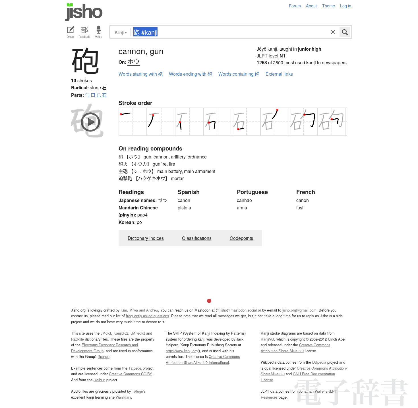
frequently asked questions (147, 315)
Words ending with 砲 (190, 74)
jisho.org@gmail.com (299, 310)
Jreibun (99, 379)
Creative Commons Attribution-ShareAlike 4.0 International (203, 359)
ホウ (133, 61)
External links (279, 74)
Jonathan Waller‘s (313, 391)
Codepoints (241, 238)
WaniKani (123, 397)
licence (103, 356)
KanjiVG (267, 339)
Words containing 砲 (238, 74)
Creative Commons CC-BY (130, 373)
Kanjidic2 (120, 333)
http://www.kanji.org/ (182, 350)
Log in (345, 6)
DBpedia (319, 362)
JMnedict (138, 333)
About (311, 6)
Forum (295, 6)
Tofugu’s (139, 391)
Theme (328, 6)
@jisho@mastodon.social (236, 310)
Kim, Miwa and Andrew (139, 310)
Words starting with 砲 (141, 74)
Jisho (84, 12)
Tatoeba (135, 368)
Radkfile (77, 339)
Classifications (197, 238)
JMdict (106, 333)
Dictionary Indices (146, 238)
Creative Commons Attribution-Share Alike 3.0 (295, 347)
